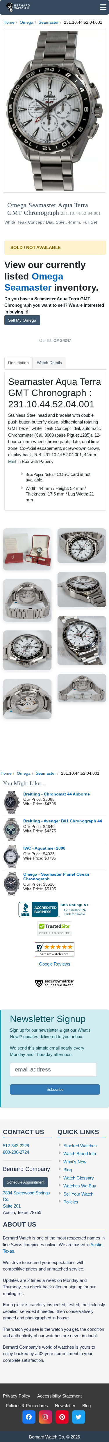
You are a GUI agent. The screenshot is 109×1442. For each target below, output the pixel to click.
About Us (19, 1224)
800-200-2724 (16, 1152)
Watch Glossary (78, 1177)
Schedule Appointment (25, 1182)
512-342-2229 (16, 1145)
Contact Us (23, 1132)
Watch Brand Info (79, 1153)
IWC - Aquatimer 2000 (44, 848)
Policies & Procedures (27, 1405)
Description (18, 362)
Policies (70, 1201)
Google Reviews (54, 963)
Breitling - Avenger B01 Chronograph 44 (62, 821)
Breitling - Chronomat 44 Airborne (56, 794)
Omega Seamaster (33, 282)
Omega (26, 22)
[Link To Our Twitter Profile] (78, 1417)
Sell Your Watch (78, 1193)
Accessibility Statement (59, 1395)
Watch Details (49, 362)
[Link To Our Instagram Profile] (45, 1417)
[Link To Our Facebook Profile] (28, 1417)
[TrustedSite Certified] (54, 928)
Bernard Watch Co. (47, 1436)
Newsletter (65, 1405)
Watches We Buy (79, 1185)
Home (9, 22)
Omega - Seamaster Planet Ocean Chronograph (56, 876)
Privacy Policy (16, 1395)
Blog (67, 1169)
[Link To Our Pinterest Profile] (62, 1417)
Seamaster (49, 22)
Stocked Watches (80, 1145)
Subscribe (55, 1089)
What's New (74, 1161)
